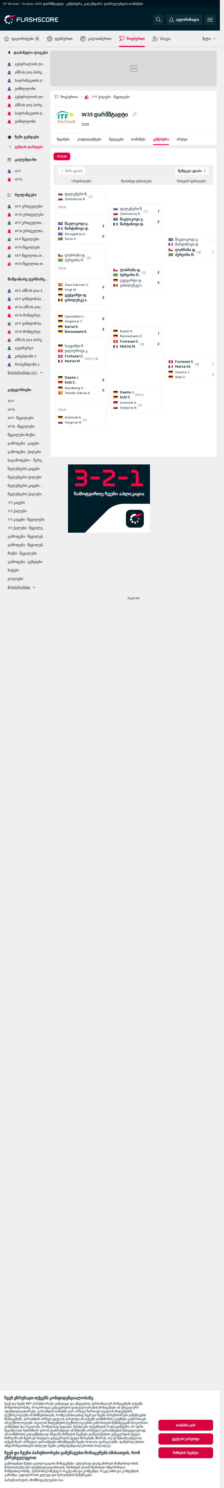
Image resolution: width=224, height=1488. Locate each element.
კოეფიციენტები (89, 139)
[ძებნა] (158, 19)
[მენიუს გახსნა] (210, 19)
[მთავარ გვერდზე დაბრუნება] (41, 19)
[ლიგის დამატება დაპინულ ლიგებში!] (134, 114)
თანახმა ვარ (186, 1425)
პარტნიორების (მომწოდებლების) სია (33, 1480)
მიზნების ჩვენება (186, 1453)
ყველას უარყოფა (186, 1439)
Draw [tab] (62, 156)
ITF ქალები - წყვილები (110, 97)
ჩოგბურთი (69, 97)
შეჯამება (63, 139)
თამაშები (138, 139)
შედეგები (116, 139)
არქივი (181, 139)
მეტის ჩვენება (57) (22, 373)
